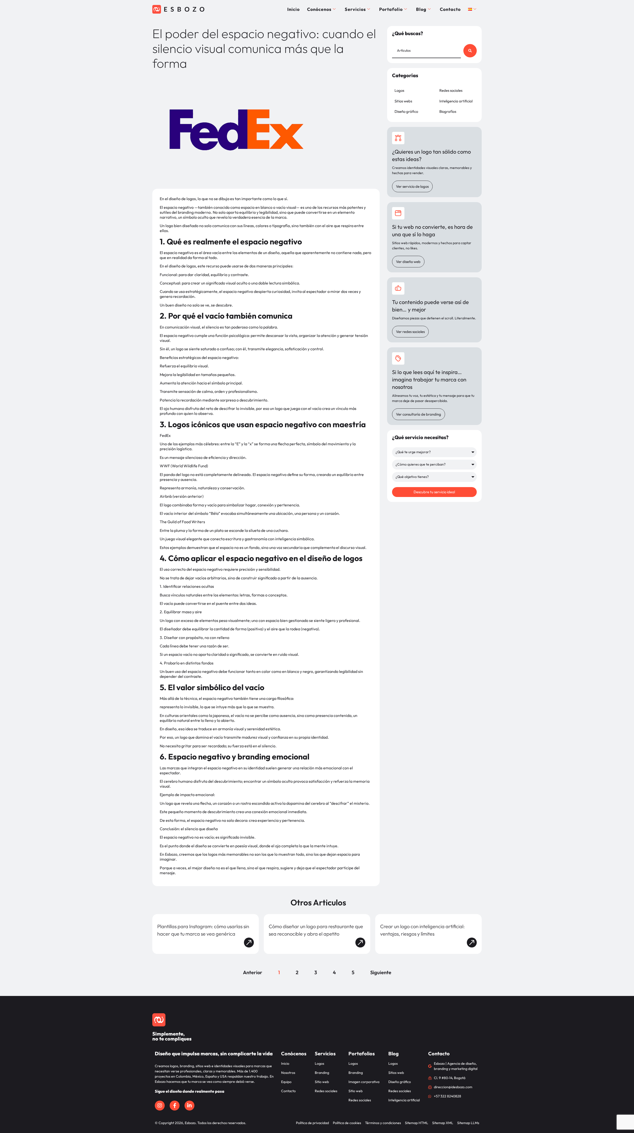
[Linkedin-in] (189, 1105)
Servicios (355, 9)
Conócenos (319, 9)
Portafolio (391, 9)
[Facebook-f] (175, 1105)
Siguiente (380, 972)
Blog (421, 9)
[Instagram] (160, 1105)
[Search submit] (470, 50)
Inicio (293, 9)
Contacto (450, 9)
